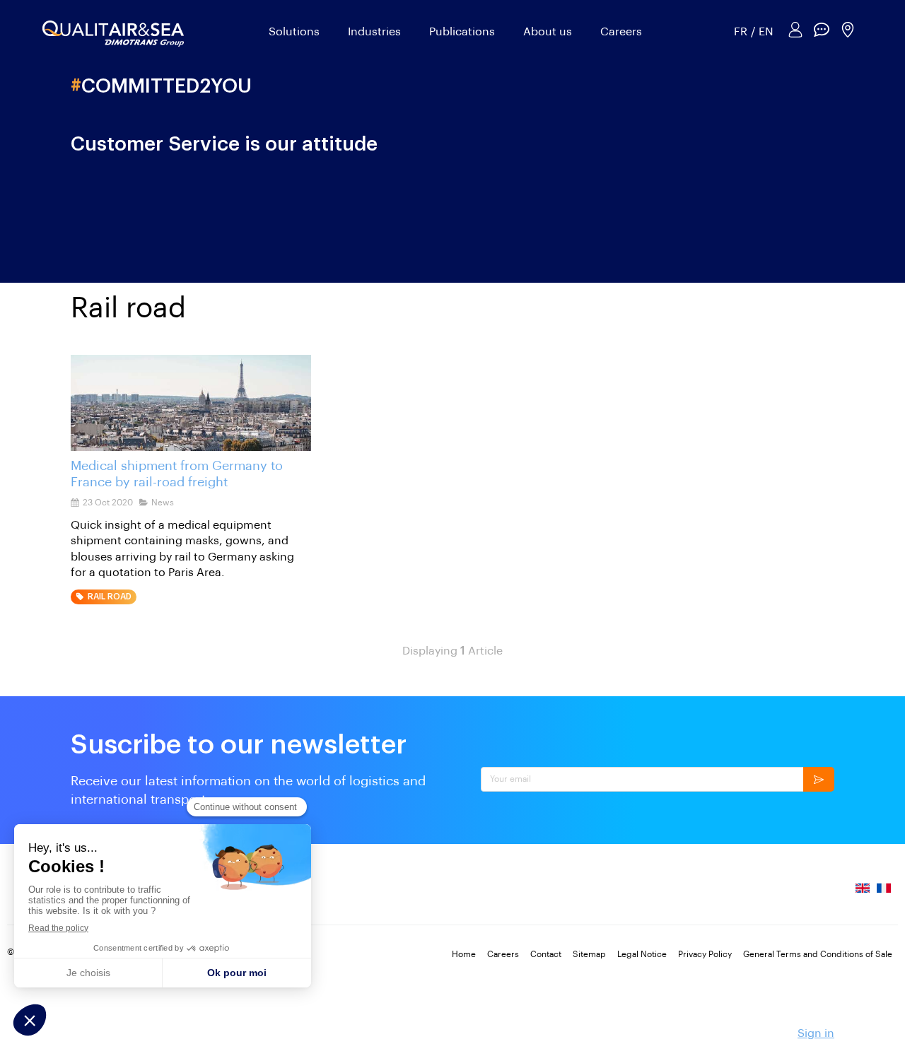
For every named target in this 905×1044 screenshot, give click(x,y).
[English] (863, 894)
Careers (621, 31)
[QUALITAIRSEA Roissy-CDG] (191, 403)
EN (766, 31)
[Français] (884, 894)
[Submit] (818, 779)
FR (740, 31)
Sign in (816, 1033)
